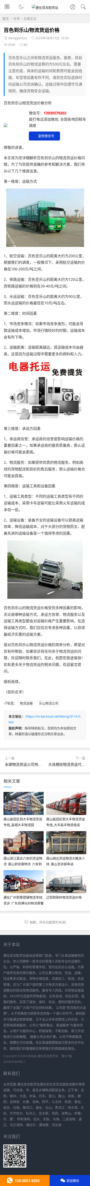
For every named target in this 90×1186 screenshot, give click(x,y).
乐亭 (16, 18)
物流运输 (26, 703)
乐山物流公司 (48, 703)
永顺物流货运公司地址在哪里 (29, 764)
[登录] (73, 7)
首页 (5, 18)
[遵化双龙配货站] (45, 7)
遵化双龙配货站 (47, 1056)
